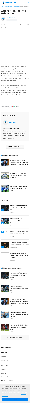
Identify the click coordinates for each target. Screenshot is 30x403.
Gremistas (12, 17)
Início (2, 6)
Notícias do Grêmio (8, 6)
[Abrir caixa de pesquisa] (28, 2)
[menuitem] (15, 356)
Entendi (15, 400)
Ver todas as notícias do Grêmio (14, 337)
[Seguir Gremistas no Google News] (10, 106)
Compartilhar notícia (14, 146)
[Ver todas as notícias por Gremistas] (3, 17)
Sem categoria (17, 6)
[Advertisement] (15, 45)
